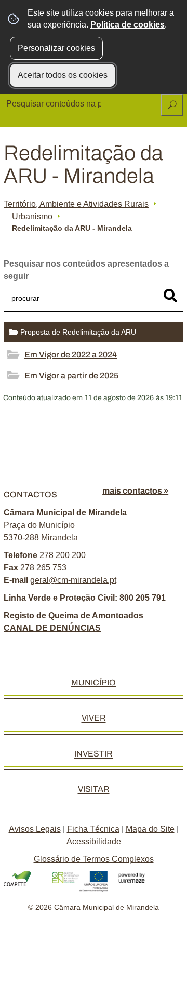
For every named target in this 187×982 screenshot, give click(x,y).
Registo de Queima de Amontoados (73, 615)
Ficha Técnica (93, 829)
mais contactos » (135, 490)
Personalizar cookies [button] (56, 48)
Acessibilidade (93, 841)
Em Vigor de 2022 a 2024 (70, 354)
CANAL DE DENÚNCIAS (52, 627)
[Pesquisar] (170, 296)
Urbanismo (32, 216)
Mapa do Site (150, 829)
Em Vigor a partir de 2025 (71, 375)
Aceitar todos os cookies (63, 75)
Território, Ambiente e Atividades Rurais (76, 204)
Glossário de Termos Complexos (94, 859)
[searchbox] (54, 104)
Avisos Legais (35, 829)
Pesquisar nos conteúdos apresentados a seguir (86, 270)
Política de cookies (127, 24)
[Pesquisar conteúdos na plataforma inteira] (172, 105)
